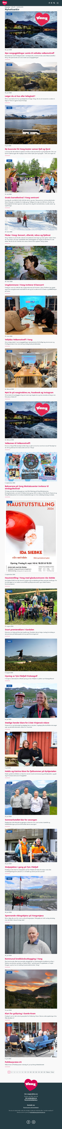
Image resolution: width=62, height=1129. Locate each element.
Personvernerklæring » (31, 1100)
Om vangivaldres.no (31, 1098)
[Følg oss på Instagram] (51, 3)
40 (41, 1072)
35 (39, 1072)
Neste (48, 1072)
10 (25, 1072)
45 (44, 1072)
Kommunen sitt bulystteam (31, 1107)
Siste (52, 1072)
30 (36, 1072)
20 (30, 1072)
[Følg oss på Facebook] (49, 3)
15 (28, 1072)
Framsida (7, 7)
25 (33, 1072)
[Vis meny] (57, 3)
